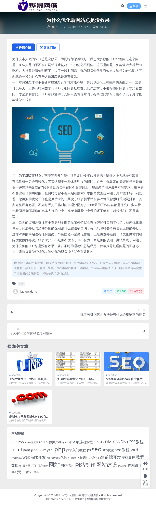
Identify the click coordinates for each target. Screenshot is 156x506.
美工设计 (25, 471)
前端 (101, 457)
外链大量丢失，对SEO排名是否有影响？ (29, 380)
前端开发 (113, 457)
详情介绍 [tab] (25, 47)
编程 (45, 465)
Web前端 (16, 457)
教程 (140, 457)
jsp (40, 450)
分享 (109, 291)
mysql (48, 449)
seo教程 (122, 450)
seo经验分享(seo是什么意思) (124, 379)
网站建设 (106, 464)
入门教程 (71, 457)
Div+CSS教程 (132, 441)
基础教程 (128, 457)
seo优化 (77, 27)
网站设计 (135, 465)
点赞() (138, 291)
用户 (40, 465)
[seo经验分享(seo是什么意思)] (126, 361)
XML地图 (79, 499)
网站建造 (122, 465)
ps (89, 449)
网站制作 (85, 464)
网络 (13, 472)
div (102, 442)
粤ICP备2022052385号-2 (59, 499)
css (96, 441)
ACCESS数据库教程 (51, 442)
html (16, 449)
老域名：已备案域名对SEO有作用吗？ (29, 418)
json (34, 450)
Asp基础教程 (83, 442)
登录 (135, 6)
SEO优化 (108, 450)
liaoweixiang (28, 291)
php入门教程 (76, 450)
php (59, 449)
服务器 (26, 465)
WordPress (53, 457)
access (17, 441)
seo (21, 284)
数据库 (16, 465)
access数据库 (31, 442)
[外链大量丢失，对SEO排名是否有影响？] (29, 361)
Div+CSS (112, 441)
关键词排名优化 (87, 457)
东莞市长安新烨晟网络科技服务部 (80, 495)
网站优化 (67, 465)
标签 (34, 465)
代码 (64, 457)
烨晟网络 (91, 499)
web (135, 449)
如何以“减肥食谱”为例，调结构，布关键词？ (75, 380)
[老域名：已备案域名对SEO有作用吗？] (29, 399)
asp (68, 441)
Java (26, 450)
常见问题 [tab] (50, 47)
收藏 (123, 291)
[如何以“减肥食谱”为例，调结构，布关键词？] (77, 361)
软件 (36, 472)
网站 (54, 464)
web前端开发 (34, 457)
